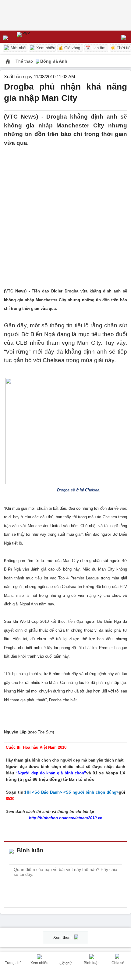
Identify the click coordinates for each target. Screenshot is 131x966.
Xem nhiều (45, 48)
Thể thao (25, 61)
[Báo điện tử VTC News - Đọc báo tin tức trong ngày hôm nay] (37, 37)
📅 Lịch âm (95, 48)
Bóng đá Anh (53, 61)
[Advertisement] (65, 213)
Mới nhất (18, 48)
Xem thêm (63, 937)
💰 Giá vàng (69, 48)
